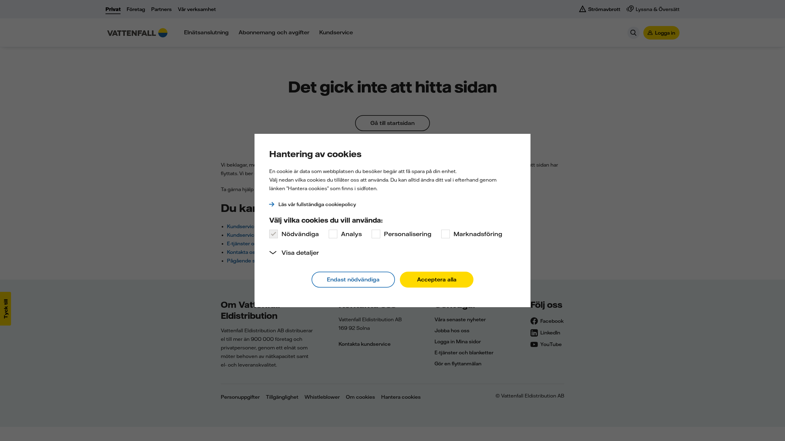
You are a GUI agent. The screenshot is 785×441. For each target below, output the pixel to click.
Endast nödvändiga (353, 279)
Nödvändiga (300, 234)
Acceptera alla (437, 279)
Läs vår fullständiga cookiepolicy (317, 204)
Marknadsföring (478, 234)
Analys (351, 234)
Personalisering (407, 234)
